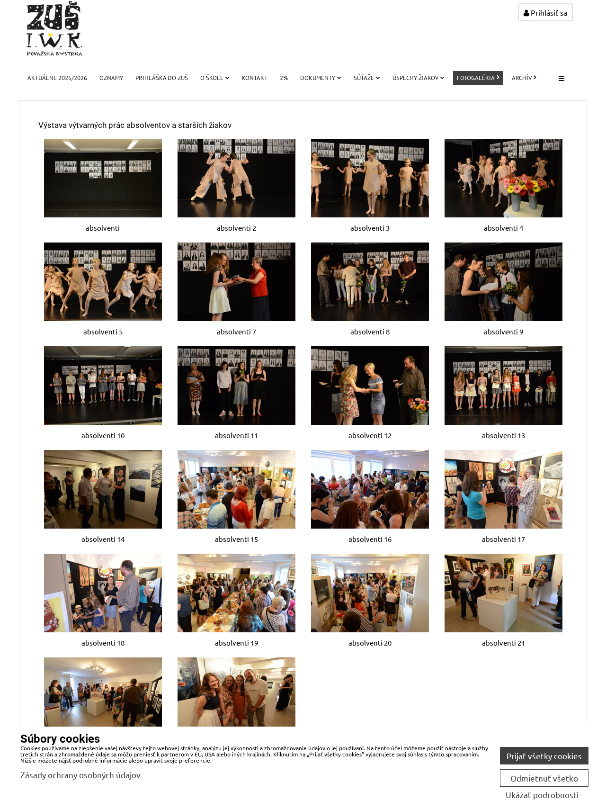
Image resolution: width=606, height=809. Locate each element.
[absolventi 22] (102, 696)
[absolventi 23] (236, 696)
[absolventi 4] (503, 178)
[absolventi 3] (369, 178)
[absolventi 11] (236, 385)
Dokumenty (317, 78)
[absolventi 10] (102, 385)
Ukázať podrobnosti (542, 795)
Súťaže (364, 78)
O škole (211, 78)
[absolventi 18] (102, 593)
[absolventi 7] (236, 282)
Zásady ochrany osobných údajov (80, 775)
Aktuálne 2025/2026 (57, 78)
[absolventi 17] (503, 489)
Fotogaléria (476, 78)
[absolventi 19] (236, 593)
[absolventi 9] (503, 282)
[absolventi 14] (102, 489)
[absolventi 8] (369, 282)
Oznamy (111, 78)
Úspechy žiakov (415, 78)
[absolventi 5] (102, 282)
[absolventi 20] (369, 593)
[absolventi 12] (369, 385)
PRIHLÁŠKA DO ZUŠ (161, 78)
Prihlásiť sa (548, 12)
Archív (522, 78)
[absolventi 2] (236, 178)
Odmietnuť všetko (544, 778)
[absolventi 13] (503, 385)
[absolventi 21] (503, 593)
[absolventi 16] (369, 489)
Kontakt (254, 78)
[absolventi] (102, 178)
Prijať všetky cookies (544, 756)
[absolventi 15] (236, 489)
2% (284, 78)
